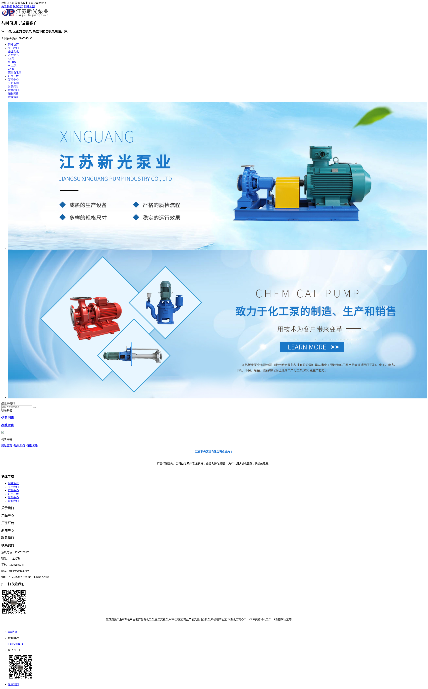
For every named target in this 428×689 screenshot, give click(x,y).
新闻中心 (13, 79)
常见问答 (13, 86)
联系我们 (18, 6)
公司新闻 (13, 83)
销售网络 (13, 93)
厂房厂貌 (13, 76)
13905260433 (15, 644)
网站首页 (13, 44)
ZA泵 (11, 69)
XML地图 (220, 625)
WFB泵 (12, 62)
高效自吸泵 (14, 72)
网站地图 (29, 6)
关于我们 (6, 6)
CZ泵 (11, 58)
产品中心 (13, 55)
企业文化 (13, 51)
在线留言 (13, 97)
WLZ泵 (12, 65)
